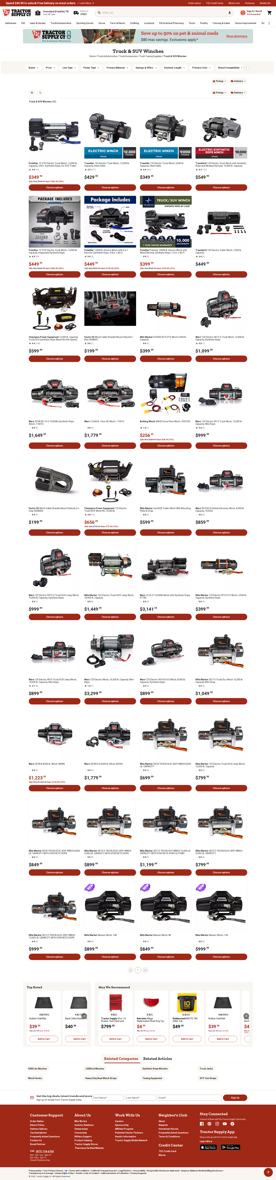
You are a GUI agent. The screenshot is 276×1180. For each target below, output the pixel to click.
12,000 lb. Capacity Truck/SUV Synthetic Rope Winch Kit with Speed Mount (53, 338)
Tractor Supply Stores (86, 1144)
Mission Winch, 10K (100, 935)
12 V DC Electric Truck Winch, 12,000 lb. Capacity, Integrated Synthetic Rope (53, 251)
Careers (119, 1121)
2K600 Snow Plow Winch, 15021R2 (165, 421)
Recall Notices (37, 1144)
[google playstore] (230, 1147)
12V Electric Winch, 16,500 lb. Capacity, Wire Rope (109, 680)
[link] (93, 56)
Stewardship (81, 1129)
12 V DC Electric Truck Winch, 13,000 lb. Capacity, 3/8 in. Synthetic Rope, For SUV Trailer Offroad (53, 164)
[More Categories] (268, 23)
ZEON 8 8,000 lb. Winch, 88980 (47, 764)
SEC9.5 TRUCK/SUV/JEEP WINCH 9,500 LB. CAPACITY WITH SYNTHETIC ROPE (107, 852)
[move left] (30, 1016)
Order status (194, 3)
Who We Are (80, 1121)
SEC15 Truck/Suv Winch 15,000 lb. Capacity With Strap (219, 680)
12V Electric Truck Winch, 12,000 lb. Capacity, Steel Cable (107, 164)
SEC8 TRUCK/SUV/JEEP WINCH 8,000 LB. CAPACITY (165, 765)
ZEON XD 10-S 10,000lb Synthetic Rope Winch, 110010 (51, 422)
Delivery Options (38, 1129)
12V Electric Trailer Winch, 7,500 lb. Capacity (218, 251)
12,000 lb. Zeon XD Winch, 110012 (104, 421)
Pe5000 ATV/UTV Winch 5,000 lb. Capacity (163, 338)
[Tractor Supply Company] (17, 12)
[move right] (84, 1016)
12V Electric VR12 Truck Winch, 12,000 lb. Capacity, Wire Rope (218, 422)
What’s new (234, 3)
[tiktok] (232, 1124)
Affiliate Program (124, 1129)
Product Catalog (83, 1140)
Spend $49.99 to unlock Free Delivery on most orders (40, 3)
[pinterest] (209, 1124)
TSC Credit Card (167, 1151)
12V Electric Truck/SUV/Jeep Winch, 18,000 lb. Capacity (109, 596)
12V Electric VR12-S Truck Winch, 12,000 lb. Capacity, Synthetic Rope (220, 338)
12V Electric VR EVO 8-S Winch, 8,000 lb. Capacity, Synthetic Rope (163, 680)
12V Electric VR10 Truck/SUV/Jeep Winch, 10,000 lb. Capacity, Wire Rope (53, 680)
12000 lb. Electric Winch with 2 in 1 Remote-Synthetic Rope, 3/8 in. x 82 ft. (106, 251)
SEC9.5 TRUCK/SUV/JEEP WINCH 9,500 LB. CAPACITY (218, 852)
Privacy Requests (138, 1173)
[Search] (99, 13)
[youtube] (225, 1124)
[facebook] (202, 1124)
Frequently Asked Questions (45, 1136)
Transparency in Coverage (41, 1173)
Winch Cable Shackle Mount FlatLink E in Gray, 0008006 (54, 509)
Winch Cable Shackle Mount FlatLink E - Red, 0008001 (109, 338)
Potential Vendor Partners (129, 1132)
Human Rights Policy (64, 1173)
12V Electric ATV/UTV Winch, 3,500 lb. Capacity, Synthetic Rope (221, 596)
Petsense (250, 3)
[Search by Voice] (230, 13)
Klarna (162, 1155)
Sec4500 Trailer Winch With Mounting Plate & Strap (165, 509)
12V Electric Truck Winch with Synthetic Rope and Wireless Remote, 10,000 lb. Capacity (220, 164)
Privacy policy (35, 1171)
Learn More (85, 3)
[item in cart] (269, 13)
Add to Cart (44, 1039)
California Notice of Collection (115, 1173)
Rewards (163, 1125)
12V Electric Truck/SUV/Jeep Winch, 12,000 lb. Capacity (220, 765)
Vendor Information (125, 1136)
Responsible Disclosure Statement (163, 1171)
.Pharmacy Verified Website (89, 1148)
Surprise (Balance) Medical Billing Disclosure (201, 1171)
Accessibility (139, 1171)
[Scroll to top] (268, 1172)
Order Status (37, 1121)
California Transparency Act (104, 1171)
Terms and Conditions (79, 1171)
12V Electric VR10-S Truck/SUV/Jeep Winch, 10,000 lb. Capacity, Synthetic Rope (54, 596)
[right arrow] (247, 68)
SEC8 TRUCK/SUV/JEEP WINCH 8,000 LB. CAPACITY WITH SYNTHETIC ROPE (54, 852)
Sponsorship (122, 1125)
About (162, 1121)
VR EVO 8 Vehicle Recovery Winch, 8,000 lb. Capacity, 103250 (219, 509)
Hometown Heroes (168, 1129)
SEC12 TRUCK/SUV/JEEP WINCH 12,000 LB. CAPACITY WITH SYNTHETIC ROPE (52, 936)
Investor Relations (84, 1125)
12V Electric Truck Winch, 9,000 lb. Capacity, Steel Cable (162, 164)
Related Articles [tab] (157, 1058)
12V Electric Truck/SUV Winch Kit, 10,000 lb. (105, 509)
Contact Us (36, 1140)
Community (80, 1132)
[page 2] (145, 970)
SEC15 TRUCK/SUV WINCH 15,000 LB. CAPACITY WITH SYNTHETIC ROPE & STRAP (165, 852)
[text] (175, 56)
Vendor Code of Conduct (87, 1173)
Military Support (83, 1136)
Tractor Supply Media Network (131, 1140)
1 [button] (138, 970)
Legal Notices (125, 1171)
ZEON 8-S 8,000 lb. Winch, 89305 (103, 764)
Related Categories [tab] (121, 1058)
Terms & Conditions (169, 1136)
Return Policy (37, 1125)
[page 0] (130, 970)
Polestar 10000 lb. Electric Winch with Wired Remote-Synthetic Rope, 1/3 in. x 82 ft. (163, 251)
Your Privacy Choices (53, 1171)
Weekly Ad (265, 3)
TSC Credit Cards (214, 3)
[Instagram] (217, 1124)
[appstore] (208, 1147)
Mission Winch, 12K (211, 935)
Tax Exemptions (38, 1132)
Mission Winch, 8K (155, 935)
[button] (93, 3)
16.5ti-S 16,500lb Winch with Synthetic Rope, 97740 (165, 596)
